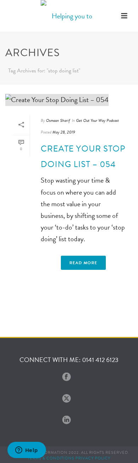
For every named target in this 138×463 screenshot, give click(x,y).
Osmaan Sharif (58, 120)
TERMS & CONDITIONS (51, 458)
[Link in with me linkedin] (66, 420)
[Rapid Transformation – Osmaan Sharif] (69, 16)
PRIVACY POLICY (92, 458)
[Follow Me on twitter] (66, 399)
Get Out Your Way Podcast (97, 120)
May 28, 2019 (63, 132)
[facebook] (66, 377)
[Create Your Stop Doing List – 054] (69, 99)
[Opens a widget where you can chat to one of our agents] (26, 450)
